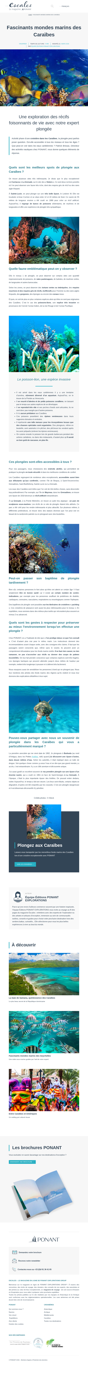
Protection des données (40, 1360)
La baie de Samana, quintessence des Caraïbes (32, 998)
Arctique (47, 1312)
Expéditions (13, 1318)
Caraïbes (47, 1318)
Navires (11, 1312)
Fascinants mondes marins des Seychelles (30, 1056)
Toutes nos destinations (52, 1321)
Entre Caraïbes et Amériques (23, 1114)
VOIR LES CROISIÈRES (24, 864)
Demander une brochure (21, 1162)
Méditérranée (49, 1315)
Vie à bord (12, 1315)
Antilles (35, 757)
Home (30, 14)
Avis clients (13, 1321)
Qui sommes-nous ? (16, 1309)
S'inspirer (23, 44)
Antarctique (48, 1309)
